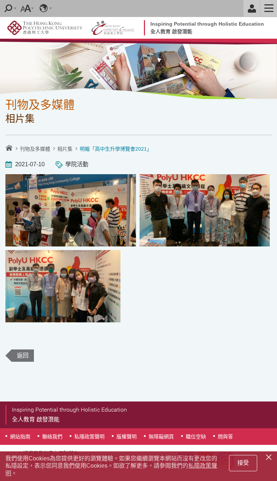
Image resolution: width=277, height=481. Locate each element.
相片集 (64, 149)
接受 (243, 463)
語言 (43, 8)
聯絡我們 (52, 436)
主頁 (9, 147)
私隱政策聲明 (89, 436)
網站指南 (20, 436)
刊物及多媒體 (35, 149)
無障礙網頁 (161, 436)
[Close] (269, 456)
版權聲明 (126, 436)
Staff (251, 8)
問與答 (225, 436)
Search (8, 8)
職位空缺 (196, 436)
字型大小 (25, 8)
